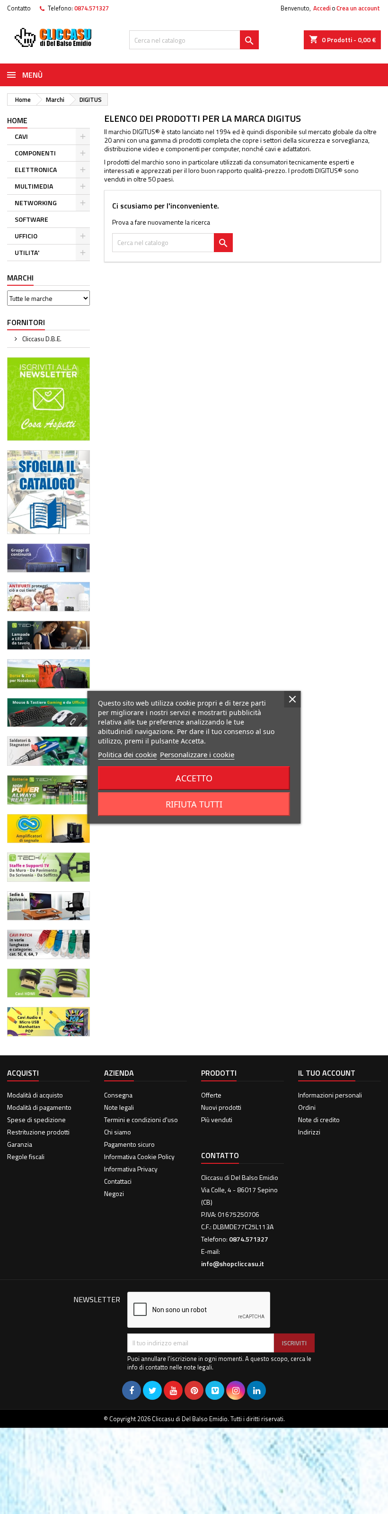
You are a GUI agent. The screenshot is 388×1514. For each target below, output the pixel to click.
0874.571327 (91, 8)
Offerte (211, 1095)
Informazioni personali (330, 1095)
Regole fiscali (25, 1156)
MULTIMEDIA (34, 186)
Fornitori (26, 322)
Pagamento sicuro (129, 1144)
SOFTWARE (31, 219)
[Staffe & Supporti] (48, 866)
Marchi (20, 277)
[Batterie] (48, 789)
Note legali (119, 1107)
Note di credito (319, 1119)
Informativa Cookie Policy (139, 1156)
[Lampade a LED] (48, 634)
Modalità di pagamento (39, 1107)
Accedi (322, 8)
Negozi (114, 1193)
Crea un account (358, 8)
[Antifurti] (48, 595)
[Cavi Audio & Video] (48, 1021)
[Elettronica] (48, 750)
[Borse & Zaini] (48, 673)
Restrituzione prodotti (38, 1132)
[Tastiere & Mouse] (48, 711)
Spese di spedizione (36, 1119)
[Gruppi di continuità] (48, 557)
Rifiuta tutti (194, 804)
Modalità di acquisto (35, 1095)
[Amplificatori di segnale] (48, 828)
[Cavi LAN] (48, 943)
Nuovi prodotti (221, 1107)
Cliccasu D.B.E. (41, 339)
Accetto (194, 778)
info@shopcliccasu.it (232, 1264)
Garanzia (19, 1144)
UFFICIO (26, 236)
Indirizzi (309, 1132)
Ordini (307, 1107)
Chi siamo (117, 1132)
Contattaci (118, 1181)
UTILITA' (27, 252)
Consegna (118, 1095)
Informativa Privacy (131, 1169)
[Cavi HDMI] (48, 982)
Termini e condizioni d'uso (141, 1119)
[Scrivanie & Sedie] (48, 905)
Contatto (19, 8)
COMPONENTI (35, 153)
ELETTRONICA (36, 169)
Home (17, 120)
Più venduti (216, 1119)
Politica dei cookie (127, 754)
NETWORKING (36, 203)
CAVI (21, 136)
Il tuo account (326, 1073)
